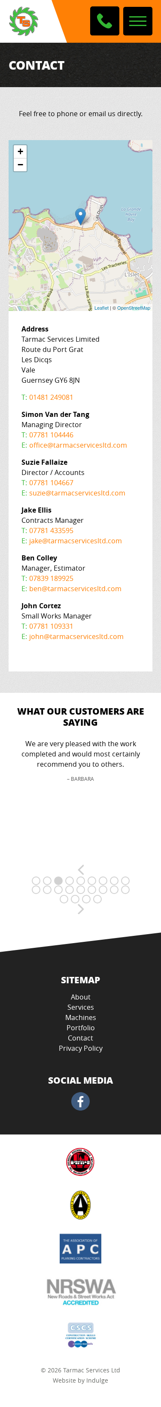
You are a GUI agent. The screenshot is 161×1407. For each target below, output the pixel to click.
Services (80, 1007)
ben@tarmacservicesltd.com (75, 588)
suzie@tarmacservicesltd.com (77, 493)
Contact (80, 1038)
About (81, 997)
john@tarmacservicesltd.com (76, 636)
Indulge (97, 1380)
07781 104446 (51, 435)
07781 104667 (51, 482)
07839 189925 (51, 578)
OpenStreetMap (133, 307)
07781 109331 (51, 626)
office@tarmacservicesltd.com (78, 445)
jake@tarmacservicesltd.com (75, 540)
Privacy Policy (81, 1048)
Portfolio (81, 1027)
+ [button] (20, 151)
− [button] (20, 164)
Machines (80, 1017)
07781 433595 (51, 530)
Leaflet (101, 307)
